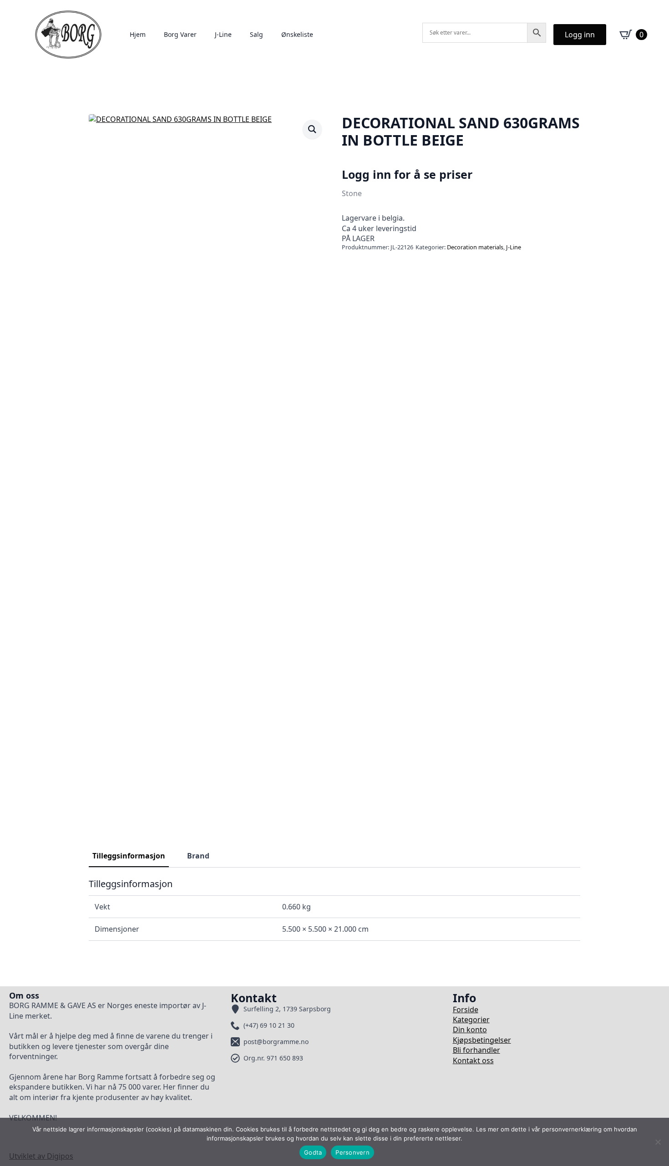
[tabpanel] (334, 909)
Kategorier (471, 1020)
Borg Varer (180, 34)
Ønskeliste (297, 34)
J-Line (223, 34)
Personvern (352, 1152)
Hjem (138, 34)
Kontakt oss (473, 1060)
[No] (657, 1141)
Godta (313, 1152)
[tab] (129, 855)
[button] (312, 129)
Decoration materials (475, 247)
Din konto (470, 1030)
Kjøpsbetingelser (482, 1040)
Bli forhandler (476, 1050)
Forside (465, 1009)
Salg (256, 34)
